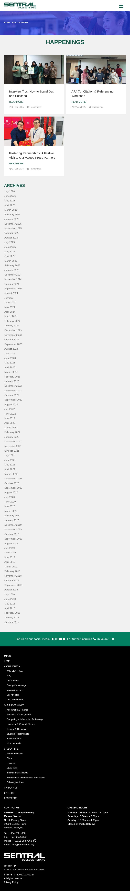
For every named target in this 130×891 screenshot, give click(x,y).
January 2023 (11, 381)
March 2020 (10, 511)
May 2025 (9, 251)
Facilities (11, 763)
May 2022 (9, 418)
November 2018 (13, 575)
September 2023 (13, 344)
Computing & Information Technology (25, 719)
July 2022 (9, 409)
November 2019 (13, 529)
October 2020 (11, 483)
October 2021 (11, 450)
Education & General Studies (21, 724)
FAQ (9, 675)
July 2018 (9, 594)
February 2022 (12, 432)
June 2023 (10, 358)
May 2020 (9, 506)
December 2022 (13, 385)
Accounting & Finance (17, 710)
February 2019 (12, 571)
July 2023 (9, 353)
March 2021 (10, 474)
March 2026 (10, 209)
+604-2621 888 (105, 639)
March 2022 (10, 427)
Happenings (35, 107)
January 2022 (11, 437)
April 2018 (9, 608)
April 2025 (9, 256)
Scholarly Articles (15, 782)
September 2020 (13, 487)
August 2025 (11, 237)
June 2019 (10, 552)
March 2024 (10, 316)
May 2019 (9, 557)
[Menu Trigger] (121, 5)
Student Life (11, 749)
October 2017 (11, 622)
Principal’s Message (16, 685)
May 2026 (9, 200)
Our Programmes (14, 705)
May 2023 (9, 362)
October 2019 (11, 534)
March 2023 (10, 372)
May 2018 (9, 603)
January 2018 (11, 617)
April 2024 (9, 311)
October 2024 (11, 284)
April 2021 (9, 469)
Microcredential (14, 743)
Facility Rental (14, 738)
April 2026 (9, 205)
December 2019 (13, 524)
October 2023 (11, 339)
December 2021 (13, 441)
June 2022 (10, 413)
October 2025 (11, 233)
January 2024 (11, 325)
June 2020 (10, 501)
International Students (17, 772)
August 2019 (11, 543)
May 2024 (9, 307)
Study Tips (12, 768)
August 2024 (11, 293)
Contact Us (10, 798)
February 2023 (12, 376)
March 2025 (10, 260)
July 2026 (9, 191)
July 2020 (9, 497)
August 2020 (11, 492)
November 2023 (13, 335)
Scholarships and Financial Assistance (26, 777)
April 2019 (9, 562)
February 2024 (12, 321)
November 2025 (13, 228)
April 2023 (9, 367)
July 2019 (9, 548)
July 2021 (9, 455)
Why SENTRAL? (15, 671)
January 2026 (11, 219)
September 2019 (13, 538)
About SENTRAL (12, 666)
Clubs (9, 758)
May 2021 (9, 464)
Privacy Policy (11, 882)
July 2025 (9, 242)
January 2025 (11, 270)
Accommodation (15, 753)
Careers (9, 793)
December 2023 (13, 330)
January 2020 (11, 520)
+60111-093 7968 (22, 840)
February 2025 (12, 265)
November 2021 (13, 446)
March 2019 (10, 566)
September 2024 (13, 288)
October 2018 (11, 580)
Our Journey (13, 680)
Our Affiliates (13, 695)
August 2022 (11, 404)
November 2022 (13, 390)
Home (7, 661)
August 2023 (11, 348)
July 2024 (9, 297)
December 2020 (13, 478)
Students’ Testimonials (18, 734)
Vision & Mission (15, 690)
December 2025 (13, 223)
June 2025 (10, 247)
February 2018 (12, 612)
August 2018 (11, 589)
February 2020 (12, 515)
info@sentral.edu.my (23, 844)
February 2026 (12, 214)
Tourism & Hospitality (17, 729)
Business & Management (19, 714)
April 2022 (9, 422)
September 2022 (13, 399)
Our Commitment (15, 699)
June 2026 (10, 196)
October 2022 (11, 395)
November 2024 (13, 279)
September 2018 (13, 585)
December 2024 (13, 274)
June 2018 (10, 599)
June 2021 (10, 460)
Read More (16, 101)
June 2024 (10, 302)
